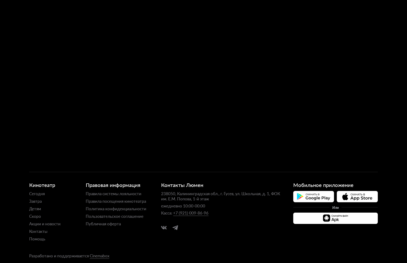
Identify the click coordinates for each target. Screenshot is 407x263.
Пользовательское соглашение (114, 216)
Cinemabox (99, 256)
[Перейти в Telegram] (175, 228)
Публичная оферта (103, 224)
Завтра (35, 201)
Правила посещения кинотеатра (116, 201)
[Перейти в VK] (164, 228)
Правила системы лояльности (113, 193)
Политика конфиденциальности (116, 208)
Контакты (38, 231)
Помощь (37, 239)
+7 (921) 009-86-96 (190, 213)
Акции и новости (45, 224)
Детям (35, 208)
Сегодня (37, 193)
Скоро (35, 216)
